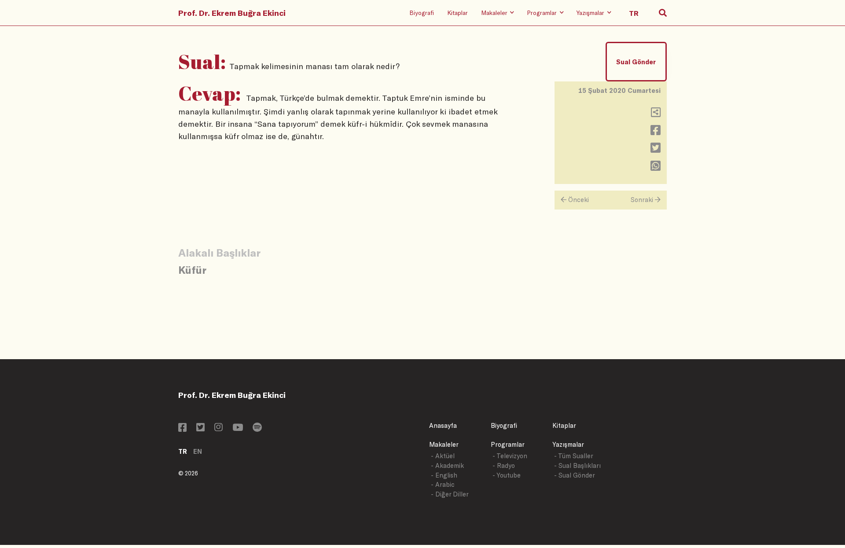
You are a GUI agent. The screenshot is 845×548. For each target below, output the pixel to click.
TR (182, 451)
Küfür (192, 269)
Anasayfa (443, 425)
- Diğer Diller (450, 494)
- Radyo (503, 465)
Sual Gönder (636, 62)
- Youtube (506, 475)
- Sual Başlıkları (577, 465)
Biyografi (421, 12)
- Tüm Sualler (573, 456)
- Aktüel (443, 456)
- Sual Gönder (574, 475)
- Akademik (447, 465)
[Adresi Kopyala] (656, 114)
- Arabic (443, 484)
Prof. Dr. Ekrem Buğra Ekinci (232, 13)
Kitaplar (457, 12)
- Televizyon (509, 456)
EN (197, 451)
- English (444, 475)
